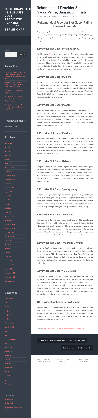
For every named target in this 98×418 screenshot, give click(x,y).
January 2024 (9, 269)
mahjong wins (9, 315)
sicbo (6, 343)
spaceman (8, 380)
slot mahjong (9, 399)
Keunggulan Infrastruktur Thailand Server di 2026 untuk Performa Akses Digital (16, 107)
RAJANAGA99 (9, 327)
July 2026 (8, 147)
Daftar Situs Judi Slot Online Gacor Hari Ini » (77, 348)
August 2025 (9, 192)
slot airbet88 (80, 328)
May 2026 (8, 155)
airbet (51, 54)
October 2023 (9, 281)
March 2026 (9, 163)
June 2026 (8, 151)
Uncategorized (9, 384)
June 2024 (8, 248)
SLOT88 (7, 375)
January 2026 (9, 171)
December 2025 (10, 175)
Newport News (9, 323)
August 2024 (9, 240)
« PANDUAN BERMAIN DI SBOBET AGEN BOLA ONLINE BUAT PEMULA (62, 341)
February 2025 (9, 216)
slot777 (7, 371)
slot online (8, 363)
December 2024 (10, 224)
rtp (6, 335)
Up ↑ (87, 361)
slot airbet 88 (70, 328)
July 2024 (8, 244)
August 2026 (9, 143)
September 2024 (10, 236)
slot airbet (62, 328)
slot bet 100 (8, 351)
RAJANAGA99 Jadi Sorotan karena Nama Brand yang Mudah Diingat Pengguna (15, 99)
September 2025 (10, 188)
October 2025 (9, 184)
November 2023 (10, 277)
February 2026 (9, 167)
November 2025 (10, 179)
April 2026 (8, 159)
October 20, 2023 (43, 16)
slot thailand (9, 367)
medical (7, 319)
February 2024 (9, 265)
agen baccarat (9, 298)
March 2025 (9, 212)
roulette (7, 331)
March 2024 (9, 261)
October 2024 (9, 232)
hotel (6, 303)
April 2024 (8, 257)
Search (7, 51)
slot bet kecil (9, 403)
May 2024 (8, 253)
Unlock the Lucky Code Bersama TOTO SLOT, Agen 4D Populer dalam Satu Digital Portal (15, 84)
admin (54, 16)
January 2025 (9, 220)
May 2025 (8, 204)
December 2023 (10, 273)
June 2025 (8, 200)
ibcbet (7, 307)
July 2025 (8, 196)
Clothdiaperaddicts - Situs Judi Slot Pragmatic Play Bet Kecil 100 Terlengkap (22, 19)
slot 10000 (8, 347)
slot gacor (8, 355)
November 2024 (10, 228)
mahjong (7, 311)
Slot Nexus (8, 359)
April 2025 (8, 208)
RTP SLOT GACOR (10, 339)
